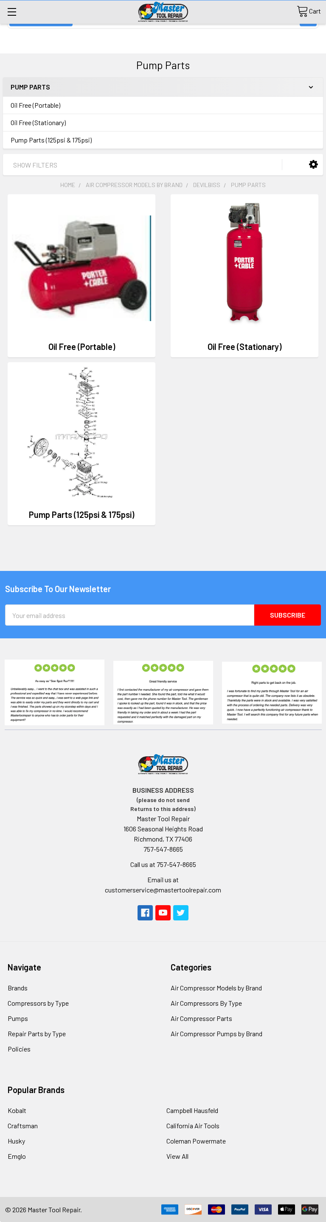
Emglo (17, 1156)
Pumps (18, 1018)
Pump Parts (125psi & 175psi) (51, 140)
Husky (16, 1141)
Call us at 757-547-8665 (163, 864)
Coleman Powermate (196, 1141)
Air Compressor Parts (201, 1018)
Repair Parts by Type (37, 1033)
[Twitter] (180, 912)
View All (177, 1156)
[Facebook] (145, 912)
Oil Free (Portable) (35, 105)
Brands (18, 988)
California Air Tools (192, 1125)
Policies (19, 1049)
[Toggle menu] (11, 11)
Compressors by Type (38, 1003)
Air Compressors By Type (206, 1003)
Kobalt (17, 1110)
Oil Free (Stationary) (38, 122)
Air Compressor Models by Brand (216, 988)
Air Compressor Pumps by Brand (216, 1033)
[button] (313, 164)
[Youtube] (163, 912)
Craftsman (23, 1125)
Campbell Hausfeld (192, 1110)
